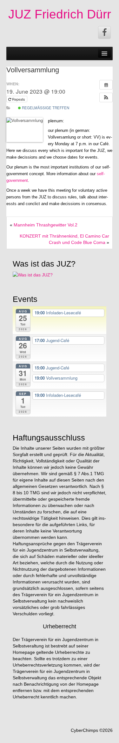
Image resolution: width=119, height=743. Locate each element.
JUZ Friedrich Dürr (59, 14)
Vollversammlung (32, 70)
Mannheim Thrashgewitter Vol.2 (45, 224)
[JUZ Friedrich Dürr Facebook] (104, 32)
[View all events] (106, 84)
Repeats (18, 99)
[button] (106, 97)
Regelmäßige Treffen (45, 107)
